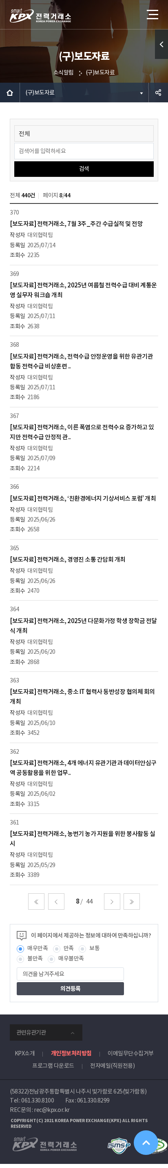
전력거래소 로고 (40, 15)
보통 (94, 948)
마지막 (132, 901)
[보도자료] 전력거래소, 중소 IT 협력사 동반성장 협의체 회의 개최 (82, 696)
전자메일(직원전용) (112, 1065)
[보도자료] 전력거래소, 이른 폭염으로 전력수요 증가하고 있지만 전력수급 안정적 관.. (82, 432)
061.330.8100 (37, 1100)
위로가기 (146, 1142)
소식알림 (63, 72)
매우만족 (37, 948)
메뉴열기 (151, 14)
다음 (112, 901)
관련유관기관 (31, 1032)
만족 (69, 948)
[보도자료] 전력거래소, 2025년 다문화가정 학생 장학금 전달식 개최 (83, 626)
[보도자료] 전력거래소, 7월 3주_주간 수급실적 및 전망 (76, 224)
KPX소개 (25, 1053)
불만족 (35, 958)
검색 (84, 168)
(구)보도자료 (100, 72)
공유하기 (158, 92)
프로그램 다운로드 (53, 1065)
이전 (56, 901)
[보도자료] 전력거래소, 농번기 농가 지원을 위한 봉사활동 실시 (82, 838)
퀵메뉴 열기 (161, 44)
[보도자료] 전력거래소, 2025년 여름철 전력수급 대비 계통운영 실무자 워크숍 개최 (83, 290)
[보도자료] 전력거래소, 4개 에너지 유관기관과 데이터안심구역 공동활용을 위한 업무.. (83, 768)
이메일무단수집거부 (131, 1053)
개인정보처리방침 (71, 1053)
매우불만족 (71, 958)
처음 (36, 901)
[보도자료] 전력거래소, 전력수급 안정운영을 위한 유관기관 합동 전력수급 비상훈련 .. (81, 361)
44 (89, 901)
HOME (10, 92)
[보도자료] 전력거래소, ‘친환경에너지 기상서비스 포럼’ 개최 (83, 498)
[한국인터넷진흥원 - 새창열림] (119, 1141)
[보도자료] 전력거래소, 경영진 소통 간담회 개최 (68, 559)
